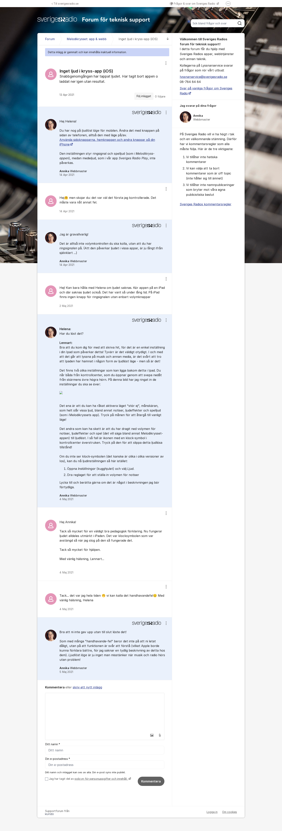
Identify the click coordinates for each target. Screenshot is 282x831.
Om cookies (229, 812)
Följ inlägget (144, 96)
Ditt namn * (52, 744)
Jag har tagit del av (88, 779)
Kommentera (151, 781)
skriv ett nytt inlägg (87, 687)
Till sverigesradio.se (66, 3)
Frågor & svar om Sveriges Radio (195, 3)
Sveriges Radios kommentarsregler (205, 204)
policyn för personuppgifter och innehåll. (101, 779)
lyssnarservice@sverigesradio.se (203, 77)
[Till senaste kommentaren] (167, 39)
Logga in (212, 812)
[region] (104, 81)
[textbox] (104, 712)
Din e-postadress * (57, 759)
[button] (151, 735)
